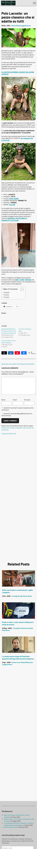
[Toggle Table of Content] (21, 289)
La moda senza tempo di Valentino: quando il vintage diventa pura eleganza (19, 824)
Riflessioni (6, 630)
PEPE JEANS (14, 199)
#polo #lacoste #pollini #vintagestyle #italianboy (17, 364)
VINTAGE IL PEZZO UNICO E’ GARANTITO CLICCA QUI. (14, 219)
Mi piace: (6, 294)
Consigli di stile (17, 596)
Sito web (27, 400)
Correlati (6, 297)
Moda (18, 25)
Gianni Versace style (10, 827)
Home (13, 25)
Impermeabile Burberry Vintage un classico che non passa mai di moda (8, 331)
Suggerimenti (25, 25)
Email (15, 400)
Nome (3, 400)
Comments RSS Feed (8, 434)
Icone (19, 662)
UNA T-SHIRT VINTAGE (23, 280)
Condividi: (7, 292)
